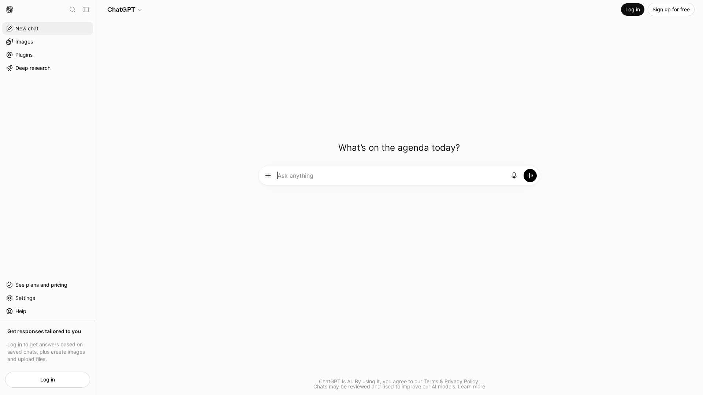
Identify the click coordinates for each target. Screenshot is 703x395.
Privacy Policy (461, 381)
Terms (431, 381)
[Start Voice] (530, 175)
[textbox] (391, 178)
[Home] (9, 9)
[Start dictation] (514, 175)
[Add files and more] (268, 175)
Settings (25, 298)
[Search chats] (72, 9)
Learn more (471, 386)
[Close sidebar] (85, 9)
